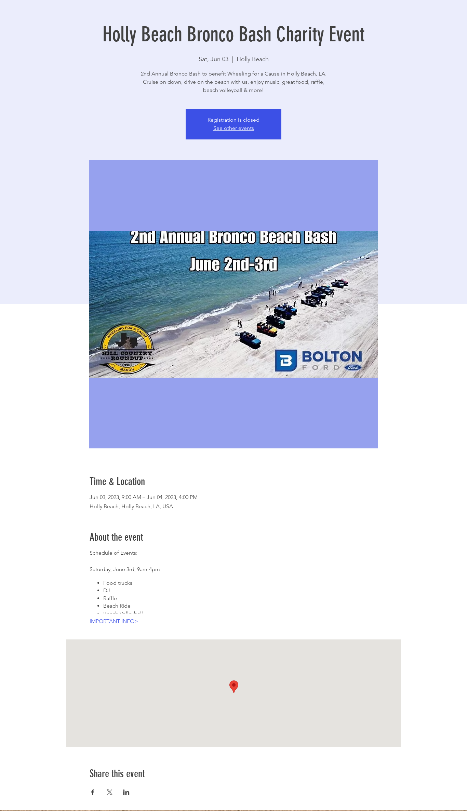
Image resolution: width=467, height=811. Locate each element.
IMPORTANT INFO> (114, 621)
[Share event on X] (109, 792)
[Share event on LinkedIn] (126, 792)
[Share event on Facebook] (93, 792)
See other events (233, 128)
